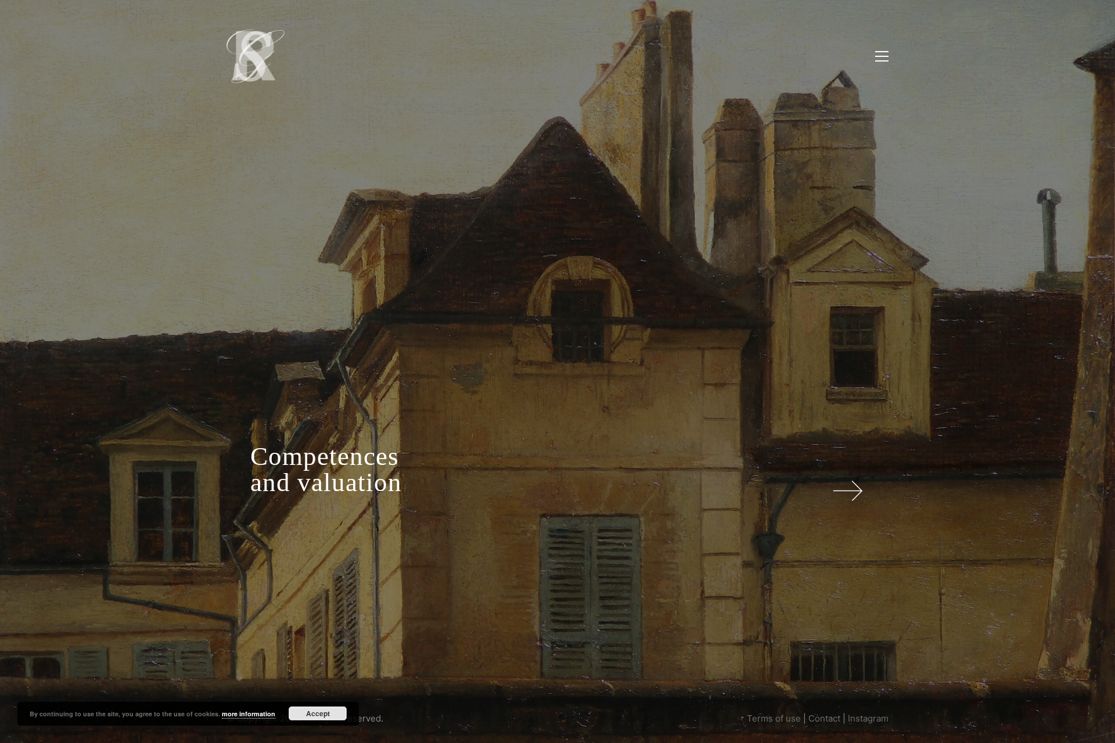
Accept (318, 713)
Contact (824, 718)
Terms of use (774, 718)
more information (248, 713)
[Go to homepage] (255, 56)
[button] (882, 56)
